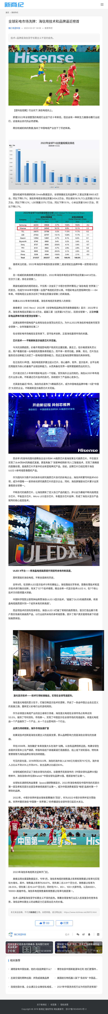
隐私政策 (64, 1004)
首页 (7, 13)
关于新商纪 (42, 1004)
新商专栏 (49, 28)
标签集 (54, 1004)
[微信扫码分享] (77, 934)
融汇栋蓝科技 (14, 28)
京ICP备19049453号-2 (76, 1009)
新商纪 (42, 1009)
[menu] (102, 4)
